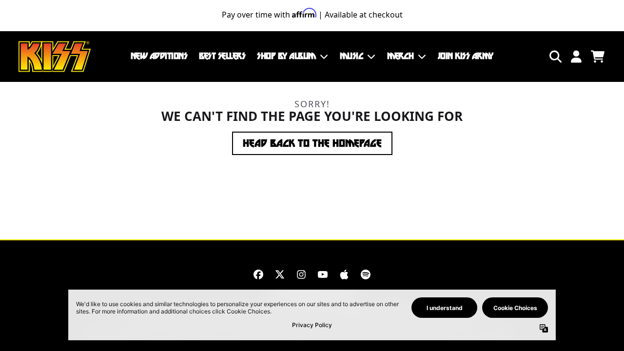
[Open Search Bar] (555, 56)
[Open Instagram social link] (301, 274)
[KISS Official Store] (55, 56)
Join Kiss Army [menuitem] (465, 56)
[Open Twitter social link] (280, 274)
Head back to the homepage (312, 143)
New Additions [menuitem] (159, 56)
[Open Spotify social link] (365, 274)
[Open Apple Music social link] (344, 274)
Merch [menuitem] (400, 56)
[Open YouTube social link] (322, 274)
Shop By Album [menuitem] (286, 56)
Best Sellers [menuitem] (222, 56)
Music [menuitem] (352, 56)
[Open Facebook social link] (258, 274)
